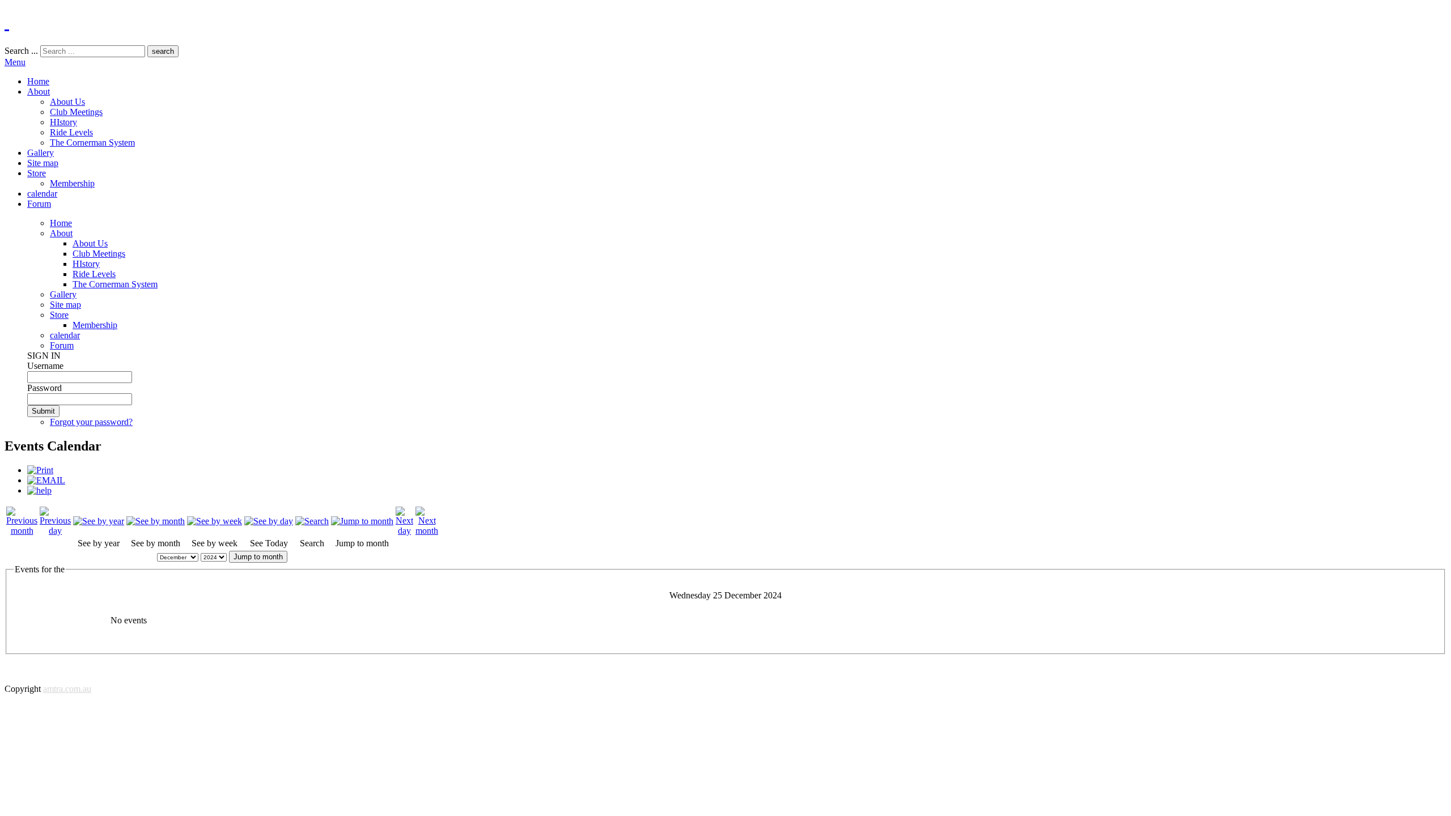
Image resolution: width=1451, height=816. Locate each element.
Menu (15, 62)
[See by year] (98, 521)
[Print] (40, 470)
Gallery (40, 153)
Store (36, 173)
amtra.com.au (67, 689)
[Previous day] (55, 531)
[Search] (312, 521)
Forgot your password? (91, 422)
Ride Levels (71, 132)
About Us (67, 102)
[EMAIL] (46, 480)
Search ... (21, 51)
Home (38, 81)
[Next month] (426, 531)
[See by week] (214, 521)
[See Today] (268, 521)
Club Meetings (76, 112)
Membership (72, 183)
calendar (42, 193)
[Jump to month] (362, 521)
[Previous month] (21, 531)
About (38, 91)
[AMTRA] (7, 22)
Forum (39, 204)
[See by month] (155, 521)
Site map (42, 163)
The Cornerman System (92, 142)
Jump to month (258, 556)
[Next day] (404, 531)
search (163, 51)
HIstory (63, 122)
